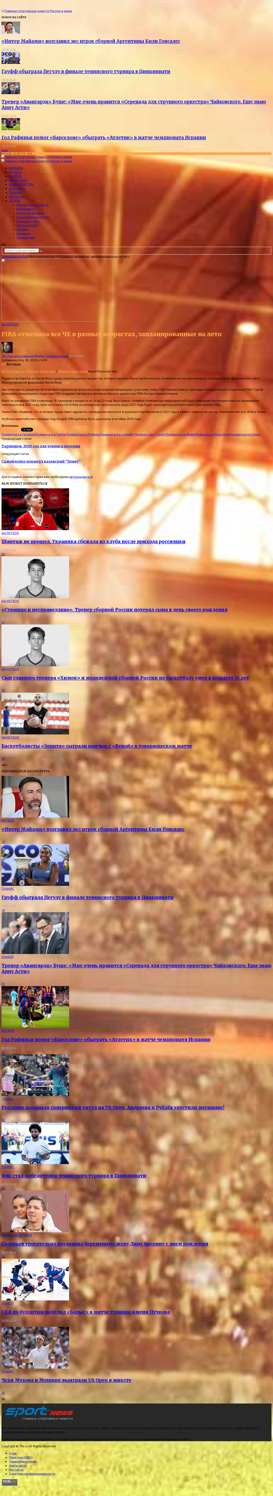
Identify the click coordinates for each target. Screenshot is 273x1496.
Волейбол (17, 188)
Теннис (15, 193)
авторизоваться (80, 477)
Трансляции (25, 238)
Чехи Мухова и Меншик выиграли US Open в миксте (66, 1380)
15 (3, 984)
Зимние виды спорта (32, 205)
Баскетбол (18, 180)
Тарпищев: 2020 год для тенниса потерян (40, 446)
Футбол (15, 172)
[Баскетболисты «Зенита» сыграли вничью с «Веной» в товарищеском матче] (35, 733)
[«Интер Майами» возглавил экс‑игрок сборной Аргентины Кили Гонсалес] (10, 32)
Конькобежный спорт (32, 217)
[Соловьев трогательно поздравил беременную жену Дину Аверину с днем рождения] (35, 1231)
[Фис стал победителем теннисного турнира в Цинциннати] (35, 1163)
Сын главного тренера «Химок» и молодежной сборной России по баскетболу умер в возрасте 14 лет (125, 678)
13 (3, 842)
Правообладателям (23, 1461)
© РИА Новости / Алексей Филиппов (28, 371)
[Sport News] (36, 11)
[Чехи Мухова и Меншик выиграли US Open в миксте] (35, 1367)
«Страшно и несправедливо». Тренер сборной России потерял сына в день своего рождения (114, 610)
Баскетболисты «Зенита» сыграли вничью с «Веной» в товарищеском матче (96, 746)
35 (3, 691)
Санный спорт (27, 225)
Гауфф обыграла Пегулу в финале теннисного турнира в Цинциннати (85, 71)
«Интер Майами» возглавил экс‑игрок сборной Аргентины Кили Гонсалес (90, 41)
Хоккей (15, 176)
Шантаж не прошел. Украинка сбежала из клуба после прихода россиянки (93, 541)
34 (3, 759)
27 (3, 622)
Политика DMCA (21, 1457)
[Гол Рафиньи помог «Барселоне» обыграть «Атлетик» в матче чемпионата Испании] (10, 129)
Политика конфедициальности (32, 1474)
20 (3, 1188)
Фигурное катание (30, 213)
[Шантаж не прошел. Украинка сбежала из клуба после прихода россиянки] (35, 529)
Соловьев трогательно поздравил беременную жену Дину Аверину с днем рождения (104, 1244)
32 (3, 1325)
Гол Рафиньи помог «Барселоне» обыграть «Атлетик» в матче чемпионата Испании (103, 137)
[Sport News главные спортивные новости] (38, 1421)
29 (3, 554)
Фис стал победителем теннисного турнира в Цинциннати (73, 1176)
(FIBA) (66, 382)
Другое (14, 201)
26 (3, 1393)
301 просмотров (13, 356)
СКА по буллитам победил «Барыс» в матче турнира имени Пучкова (85, 1312)
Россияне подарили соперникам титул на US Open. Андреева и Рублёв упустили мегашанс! (113, 1107)
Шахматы (23, 233)
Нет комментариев (54, 356)
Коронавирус (26, 209)
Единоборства (21, 184)
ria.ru (23, 426)
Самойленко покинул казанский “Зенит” (41, 461)
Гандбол (22, 229)
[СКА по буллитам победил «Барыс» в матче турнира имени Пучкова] (35, 1299)
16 (3, 910)
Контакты (16, 1470)
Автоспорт (18, 197)
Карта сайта (17, 1465)
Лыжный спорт (28, 221)
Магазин (16, 168)
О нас (13, 1453)
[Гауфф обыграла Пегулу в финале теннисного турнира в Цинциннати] (10, 63)
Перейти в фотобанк (73, 371)
